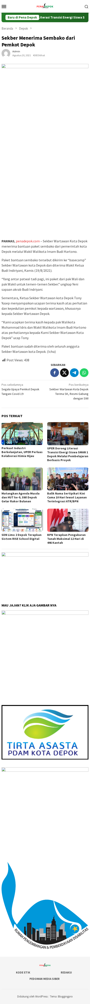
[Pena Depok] (45, 6)
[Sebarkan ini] (54, 372)
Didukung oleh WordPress (32, 996)
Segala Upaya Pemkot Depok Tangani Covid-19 (20, 389)
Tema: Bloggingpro (61, 996)
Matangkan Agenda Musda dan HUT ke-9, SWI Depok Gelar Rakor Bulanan (21, 497)
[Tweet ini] (64, 372)
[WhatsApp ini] (84, 372)
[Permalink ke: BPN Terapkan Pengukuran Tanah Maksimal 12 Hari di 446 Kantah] (67, 520)
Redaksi (66, 972)
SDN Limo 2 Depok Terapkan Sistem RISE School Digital (22, 537)
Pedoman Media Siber (44, 979)
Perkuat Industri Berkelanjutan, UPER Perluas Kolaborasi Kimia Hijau (22, 452)
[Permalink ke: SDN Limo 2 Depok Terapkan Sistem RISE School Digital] (22, 520)
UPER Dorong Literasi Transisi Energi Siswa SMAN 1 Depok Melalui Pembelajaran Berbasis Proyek (67, 454)
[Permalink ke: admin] (6, 53)
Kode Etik (23, 972)
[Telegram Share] (74, 372)
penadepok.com (28, 241)
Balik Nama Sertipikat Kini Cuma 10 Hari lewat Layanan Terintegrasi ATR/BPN (67, 497)
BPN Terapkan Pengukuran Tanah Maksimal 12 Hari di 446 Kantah (66, 539)
